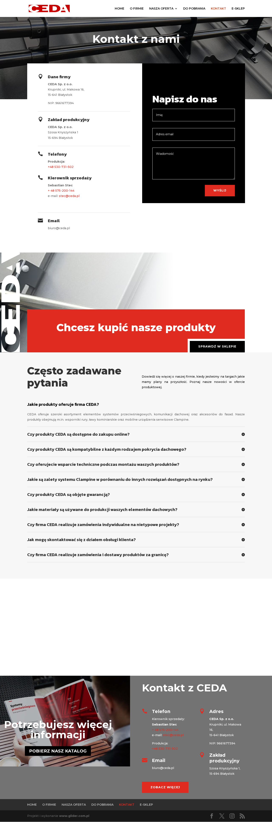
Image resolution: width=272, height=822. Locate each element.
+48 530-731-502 (61, 167)
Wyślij (219, 190)
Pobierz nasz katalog (58, 751)
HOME (119, 8)
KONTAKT (218, 8)
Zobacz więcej (165, 787)
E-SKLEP (238, 8)
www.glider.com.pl (74, 816)
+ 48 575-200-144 (61, 191)
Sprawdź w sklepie (217, 346)
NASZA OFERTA (161, 8)
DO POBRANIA (194, 8)
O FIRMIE (137, 8)
